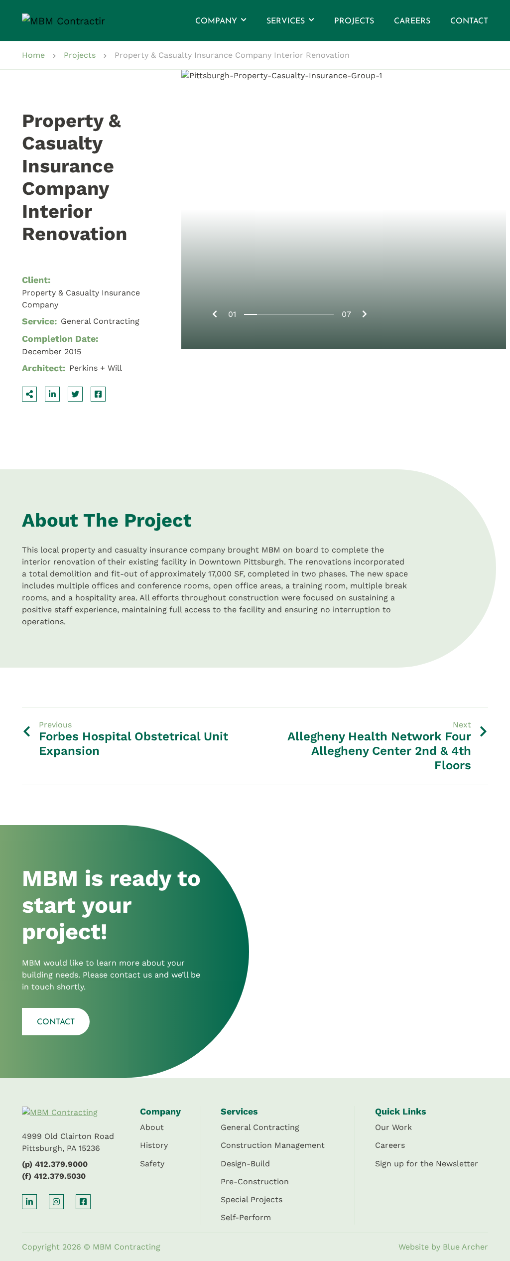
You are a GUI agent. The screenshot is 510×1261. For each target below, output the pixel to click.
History (154, 1145)
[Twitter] (75, 394)
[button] (243, 20)
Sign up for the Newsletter (426, 1163)
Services (285, 21)
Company (216, 21)
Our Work (393, 1127)
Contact (469, 21)
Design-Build (245, 1163)
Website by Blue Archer (443, 1247)
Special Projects (251, 1199)
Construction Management (273, 1145)
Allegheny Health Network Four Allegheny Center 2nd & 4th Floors (379, 750)
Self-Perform (246, 1217)
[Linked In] (52, 394)
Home (33, 55)
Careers (412, 21)
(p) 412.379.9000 (55, 1164)
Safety (152, 1163)
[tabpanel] (343, 209)
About (152, 1127)
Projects (354, 21)
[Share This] (29, 394)
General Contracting (260, 1127)
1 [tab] (250, 314)
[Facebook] (98, 394)
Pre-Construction (255, 1181)
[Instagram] (56, 1201)
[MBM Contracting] (53, 20)
